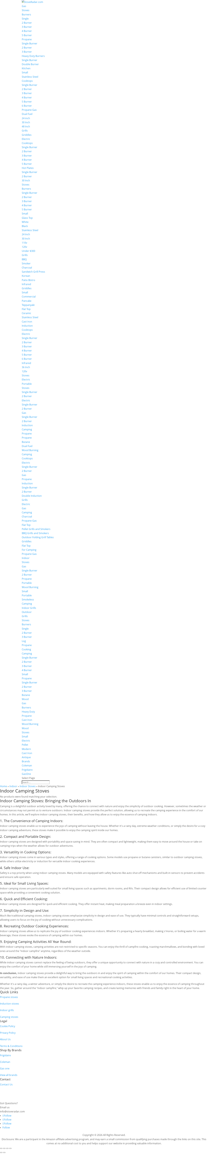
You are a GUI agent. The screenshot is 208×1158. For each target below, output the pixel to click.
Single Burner (29, 43)
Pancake (26, 301)
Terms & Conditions (11, 1046)
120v (24, 247)
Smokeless (28, 599)
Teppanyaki (28, 305)
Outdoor (27, 612)
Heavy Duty (28, 711)
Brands (26, 761)
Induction (27, 325)
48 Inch (26, 126)
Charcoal (27, 267)
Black (25, 226)
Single (25, 18)
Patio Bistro (28, 280)
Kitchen (26, 68)
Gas (24, 6)
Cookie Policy (7, 1026)
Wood (25, 699)
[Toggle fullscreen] (4, 1148)
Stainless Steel (30, 76)
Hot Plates (28, 168)
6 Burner (27, 105)
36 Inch (26, 367)
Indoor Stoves (28, 786)
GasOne (26, 774)
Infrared (26, 284)
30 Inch (26, 122)
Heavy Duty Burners (33, 56)
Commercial (29, 296)
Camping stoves (9, 1017)
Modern (26, 749)
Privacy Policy (8, 1032)
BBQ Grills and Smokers (35, 533)
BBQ (24, 259)
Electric (26, 139)
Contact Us (6, 1084)
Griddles (27, 135)
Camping (27, 429)
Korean (26, 275)
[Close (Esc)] (10, 1148)
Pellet (25, 744)
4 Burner (27, 31)
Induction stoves (9, 1003)
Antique (26, 757)
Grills (25, 130)
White (25, 222)
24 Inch (26, 234)
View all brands (8, 1075)
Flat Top (26, 309)
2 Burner (27, 22)
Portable (27, 383)
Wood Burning (30, 450)
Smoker (26, 263)
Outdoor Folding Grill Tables (38, 537)
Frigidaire (27, 769)
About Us (5, 1039)
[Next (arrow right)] (4, 1152)
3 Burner (27, 27)
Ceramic (26, 313)
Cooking (26, 649)
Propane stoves (9, 997)
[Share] (7, 1148)
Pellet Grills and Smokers (36, 529)
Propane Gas (29, 110)
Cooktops (27, 81)
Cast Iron (27, 321)
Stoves (25, 10)
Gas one (4, 1068)
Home (3, 786)
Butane (26, 442)
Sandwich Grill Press (33, 271)
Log (24, 641)
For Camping (29, 549)
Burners (26, 14)
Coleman (27, 765)
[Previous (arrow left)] (1, 1152)
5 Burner (27, 35)
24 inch (26, 118)
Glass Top (27, 218)
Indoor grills (7, 1010)
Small (25, 72)
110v (24, 242)
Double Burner (30, 64)
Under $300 (28, 251)
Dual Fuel (27, 114)
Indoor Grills (29, 608)
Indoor (26, 558)
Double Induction (32, 495)
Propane (27, 39)
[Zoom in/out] (1, 1148)
